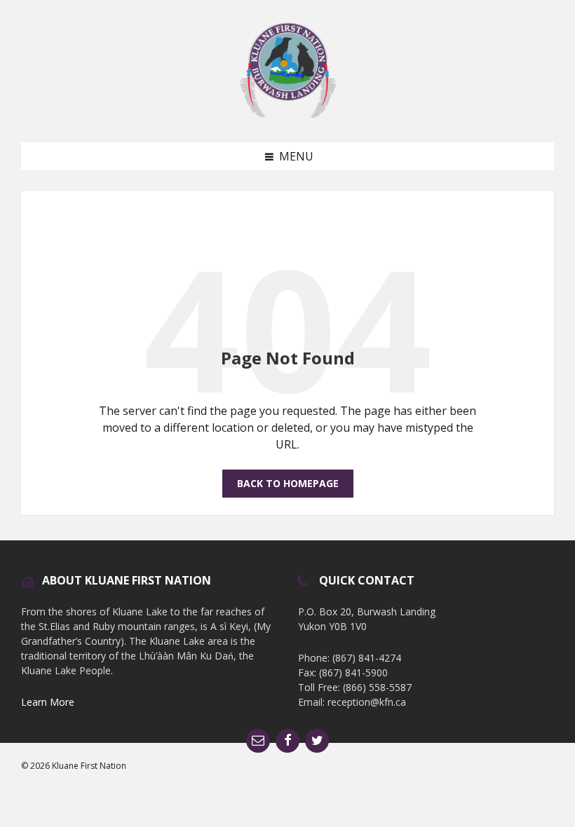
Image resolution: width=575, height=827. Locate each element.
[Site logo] (287, 115)
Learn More (47, 702)
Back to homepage (288, 483)
